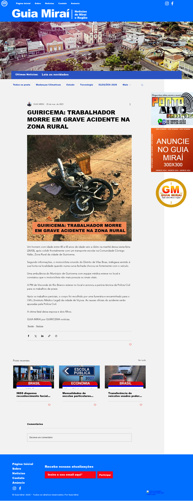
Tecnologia (86, 85)
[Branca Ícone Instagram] (166, 3)
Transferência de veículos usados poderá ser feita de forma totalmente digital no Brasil (124, 394)
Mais (125, 85)
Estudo (70, 85)
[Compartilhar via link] (49, 336)
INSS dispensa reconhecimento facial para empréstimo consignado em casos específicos (32, 394)
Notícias (39, 326)
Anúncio (18, 482)
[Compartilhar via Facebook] (28, 336)
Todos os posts (21, 85)
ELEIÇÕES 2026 (108, 85)
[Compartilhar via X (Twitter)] (35, 336)
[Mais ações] (130, 104)
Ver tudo (142, 360)
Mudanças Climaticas (48, 85)
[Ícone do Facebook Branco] (172, 3)
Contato (18, 478)
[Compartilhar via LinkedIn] (42, 336)
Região (31, 326)
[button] (142, 85)
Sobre (16, 468)
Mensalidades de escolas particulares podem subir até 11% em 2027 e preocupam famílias (77, 394)
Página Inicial (22, 464)
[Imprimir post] (56, 336)
